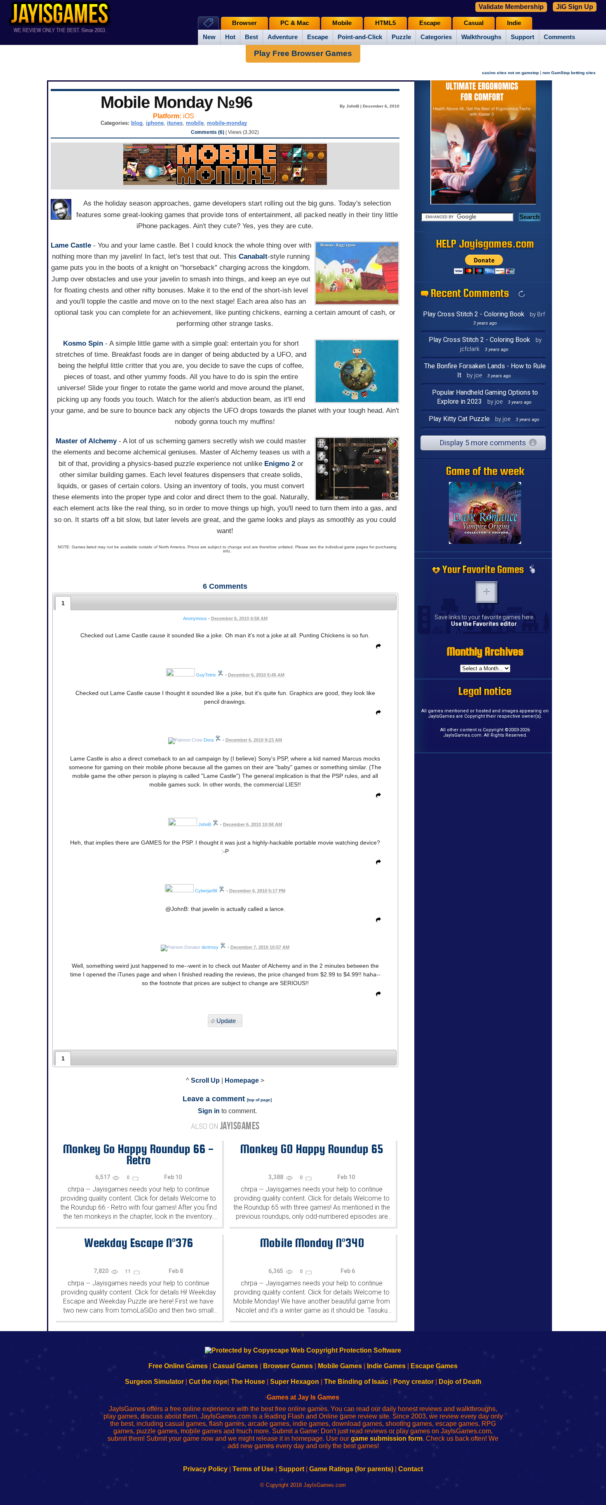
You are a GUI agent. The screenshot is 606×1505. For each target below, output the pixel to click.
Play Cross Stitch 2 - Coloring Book (473, 314)
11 (128, 1271)
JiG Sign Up (574, 6)
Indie (514, 23)
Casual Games (235, 1365)
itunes (175, 123)
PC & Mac (294, 23)
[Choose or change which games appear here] (532, 570)
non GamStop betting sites (569, 72)
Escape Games (434, 1365)
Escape (317, 37)
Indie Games (386, 1365)
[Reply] (376, 647)
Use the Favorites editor (484, 623)
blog (137, 123)
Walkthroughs (481, 37)
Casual (474, 23)
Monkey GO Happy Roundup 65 (311, 1149)
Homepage (242, 1080)
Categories (436, 37)
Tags (208, 22)
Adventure (283, 37)
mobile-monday (227, 123)
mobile (195, 123)
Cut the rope (208, 1381)
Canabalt (253, 256)
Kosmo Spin (83, 343)
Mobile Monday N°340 (312, 1243)
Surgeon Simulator (154, 1381)
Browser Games (288, 1365)
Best (251, 37)
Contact (410, 1468)
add (486, 592)
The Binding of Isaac (356, 1381)
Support (522, 37)
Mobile (342, 23)
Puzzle (401, 37)
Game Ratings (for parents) (351, 1468)
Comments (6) (207, 132)
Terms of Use (253, 1468)
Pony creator (413, 1381)
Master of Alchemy (86, 441)
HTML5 (385, 23)
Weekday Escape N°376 (138, 1243)
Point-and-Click (360, 37)
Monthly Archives (485, 651)
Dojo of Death (460, 1381)
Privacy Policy (205, 1468)
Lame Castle (71, 245)
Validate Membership (511, 6)
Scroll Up (205, 1080)
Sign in (209, 1110)
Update (226, 1020)
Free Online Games (178, 1365)
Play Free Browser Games (303, 53)
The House (248, 1381)
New (209, 37)
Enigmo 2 (279, 464)
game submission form (387, 1438)
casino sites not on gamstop (510, 72)
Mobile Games (340, 1365)
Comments (559, 37)
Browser (244, 23)
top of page (259, 1100)
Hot (230, 37)
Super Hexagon (294, 1381)
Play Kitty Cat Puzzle (459, 419)
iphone (155, 123)
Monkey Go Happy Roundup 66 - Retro (138, 1154)
